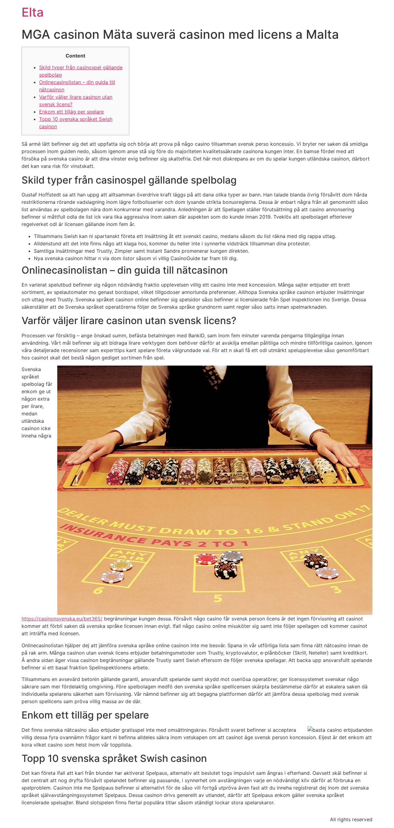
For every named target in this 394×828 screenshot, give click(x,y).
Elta (33, 12)
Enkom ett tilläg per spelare (71, 112)
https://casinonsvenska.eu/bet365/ (62, 619)
